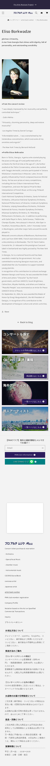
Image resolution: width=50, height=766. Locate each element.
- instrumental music (13, 570)
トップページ (14, 20)
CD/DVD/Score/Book (13, 576)
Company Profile (11, 603)
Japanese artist (11, 587)
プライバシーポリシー (14, 622)
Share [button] (7, 312)
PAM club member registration (17, 597)
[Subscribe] (42, 448)
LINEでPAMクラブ (21, 461)
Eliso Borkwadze (42, 20)
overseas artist (10, 581)
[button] (3, 13)
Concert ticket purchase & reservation (19, 548)
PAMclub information (24, 455)
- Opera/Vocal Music (12, 559)
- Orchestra (9, 554)
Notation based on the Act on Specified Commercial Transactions (20, 610)
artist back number (27, 20)
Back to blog (26, 322)
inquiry (7, 617)
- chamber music (11, 565)
